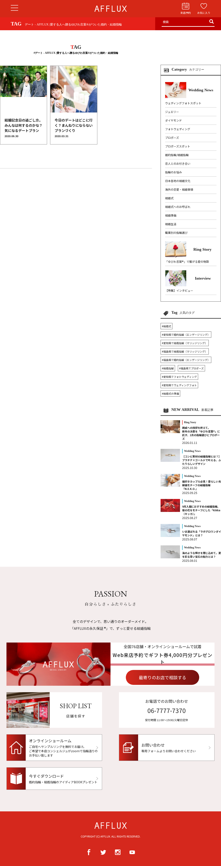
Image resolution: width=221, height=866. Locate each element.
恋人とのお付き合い (177, 163)
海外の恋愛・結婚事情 (179, 189)
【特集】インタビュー (179, 290)
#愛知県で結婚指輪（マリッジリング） (184, 343)
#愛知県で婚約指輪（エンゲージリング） (186, 334)
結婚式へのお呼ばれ (177, 207)
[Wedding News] (189, 97)
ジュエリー (172, 112)
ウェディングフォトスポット (183, 103)
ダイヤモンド (173, 120)
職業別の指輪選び (176, 233)
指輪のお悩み (173, 172)
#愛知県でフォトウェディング (179, 376)
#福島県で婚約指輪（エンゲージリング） (186, 360)
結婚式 (169, 198)
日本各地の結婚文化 (177, 181)
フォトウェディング (177, 129)
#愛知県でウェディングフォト (179, 385)
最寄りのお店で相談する (162, 677)
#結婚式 (166, 326)
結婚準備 (170, 215)
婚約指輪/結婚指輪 (177, 155)
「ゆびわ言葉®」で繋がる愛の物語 (187, 262)
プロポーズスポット (177, 146)
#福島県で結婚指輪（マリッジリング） (184, 351)
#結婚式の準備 (170, 393)
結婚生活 (170, 224)
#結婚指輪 (168, 368)
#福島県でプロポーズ (191, 368)
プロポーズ (172, 138)
